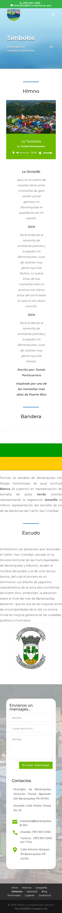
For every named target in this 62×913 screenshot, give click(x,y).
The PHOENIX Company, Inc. (31, 908)
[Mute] (40, 152)
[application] (31, 152)
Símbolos (17, 891)
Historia (26, 887)
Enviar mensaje (35, 765)
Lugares (29, 895)
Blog (44, 891)
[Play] (13, 152)
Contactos (45, 895)
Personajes (14, 895)
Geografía (41, 887)
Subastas (32, 891)
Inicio (14, 887)
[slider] (46, 152)
